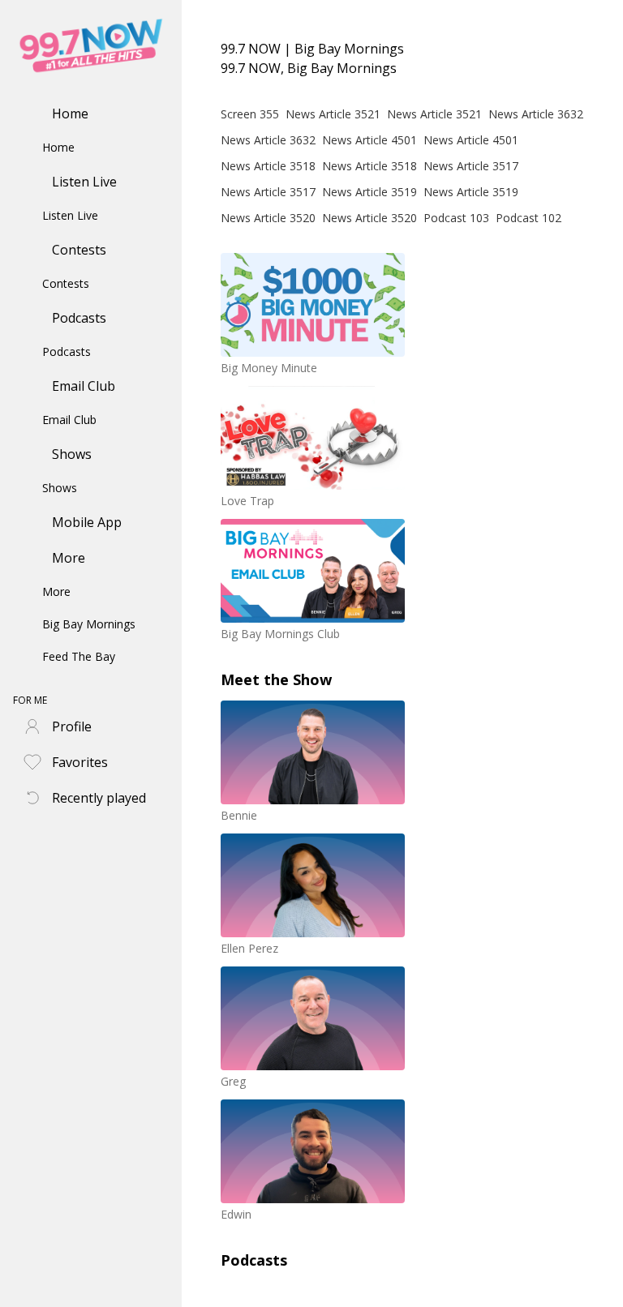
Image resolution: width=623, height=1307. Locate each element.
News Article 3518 (268, 166)
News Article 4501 (369, 140)
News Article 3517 (470, 166)
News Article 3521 (333, 114)
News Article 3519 (369, 191)
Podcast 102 (528, 217)
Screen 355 (250, 114)
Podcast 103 (456, 217)
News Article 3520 (268, 217)
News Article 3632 (535, 114)
